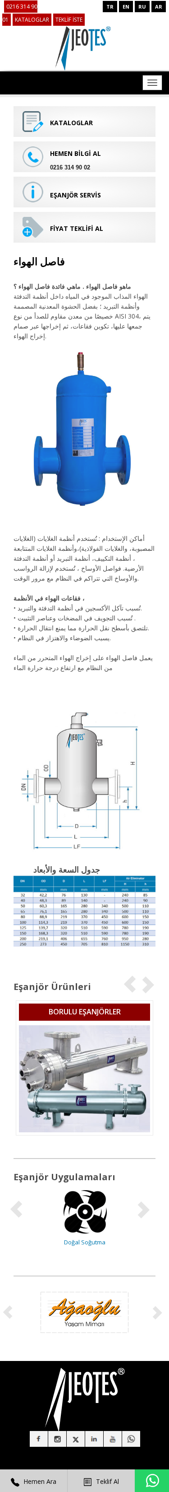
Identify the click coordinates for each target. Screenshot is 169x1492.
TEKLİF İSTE (68, 19)
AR (158, 6)
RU (142, 6)
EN (126, 6)
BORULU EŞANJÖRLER (85, 1012)
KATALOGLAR (32, 19)
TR (110, 6)
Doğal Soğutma (84, 1242)
